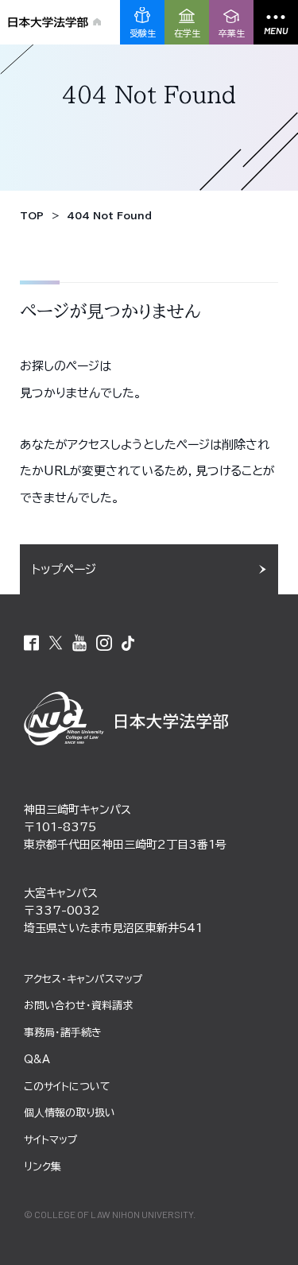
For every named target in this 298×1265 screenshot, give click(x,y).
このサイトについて (67, 1086)
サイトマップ (51, 1140)
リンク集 (42, 1167)
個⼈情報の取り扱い (69, 1113)
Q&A (37, 1059)
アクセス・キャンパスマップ (83, 979)
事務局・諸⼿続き (63, 1032)
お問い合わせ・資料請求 (78, 1005)
